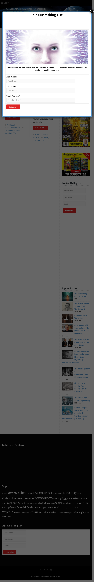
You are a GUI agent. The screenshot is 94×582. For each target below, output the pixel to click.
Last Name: (11, 86)
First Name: (11, 77)
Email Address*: (13, 96)
